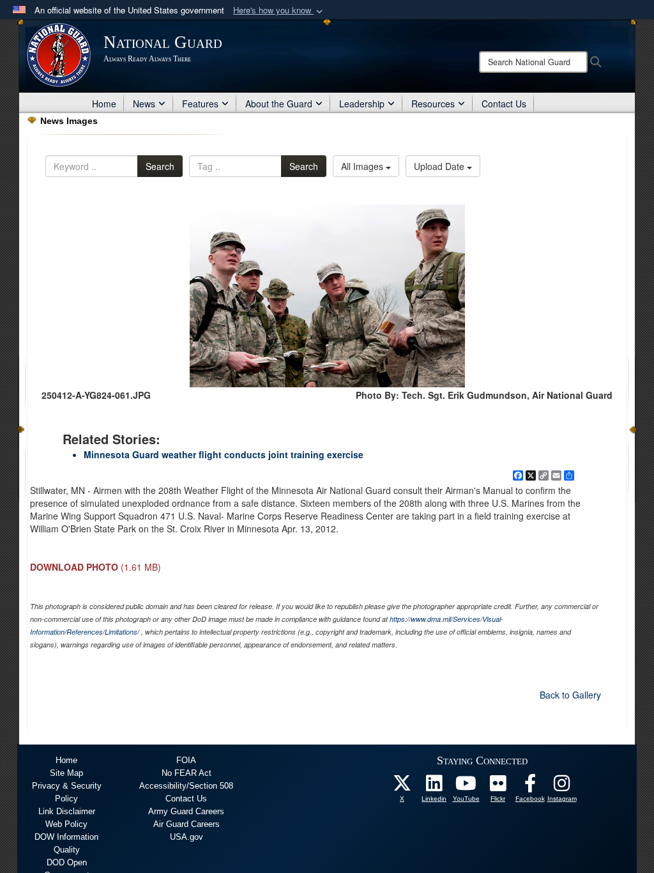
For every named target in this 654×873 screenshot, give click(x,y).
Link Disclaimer (66, 811)
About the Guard (278, 103)
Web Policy (66, 824)
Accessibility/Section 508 (186, 786)
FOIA (186, 760)
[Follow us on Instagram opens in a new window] (562, 787)
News (144, 103)
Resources (433, 103)
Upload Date (440, 166)
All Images (363, 166)
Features (200, 103)
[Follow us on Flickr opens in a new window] (498, 787)
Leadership (361, 103)
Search (160, 166)
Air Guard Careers (186, 824)
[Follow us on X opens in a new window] (402, 787)
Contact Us (504, 103)
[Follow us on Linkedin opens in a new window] (434, 787)
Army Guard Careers (186, 811)
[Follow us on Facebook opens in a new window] (530, 787)
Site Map (66, 773)
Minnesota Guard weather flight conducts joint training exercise (223, 454)
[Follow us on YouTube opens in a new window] (466, 787)
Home (104, 103)
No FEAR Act (186, 773)
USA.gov (186, 837)
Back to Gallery (570, 694)
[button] (279, 10)
